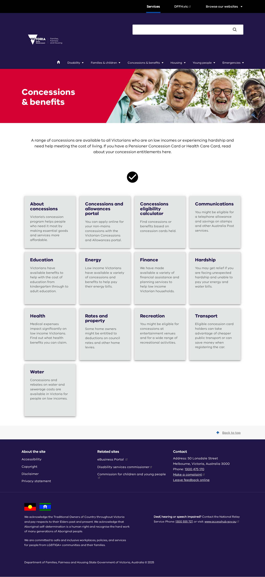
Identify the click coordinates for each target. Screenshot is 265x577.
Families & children (104, 63)
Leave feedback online (191, 480)
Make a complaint (187, 474)
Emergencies (231, 63)
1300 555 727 (184, 522)
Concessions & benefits (144, 63)
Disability (73, 63)
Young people (202, 63)
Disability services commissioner (123, 467)
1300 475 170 (194, 469)
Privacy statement (36, 481)
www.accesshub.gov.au (220, 522)
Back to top (231, 433)
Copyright (29, 466)
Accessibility (31, 459)
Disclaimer (30, 474)
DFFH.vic (181, 6)
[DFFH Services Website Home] (45, 40)
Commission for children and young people (131, 474)
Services (153, 6)
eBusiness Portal (111, 459)
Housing (176, 63)
